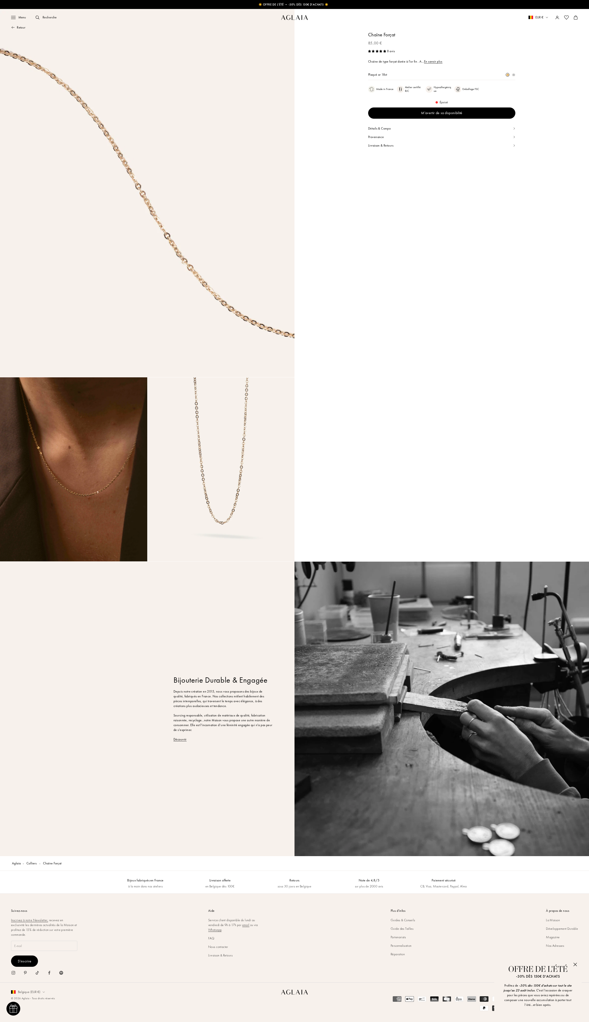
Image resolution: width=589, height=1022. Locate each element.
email (245, 925)
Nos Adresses (555, 946)
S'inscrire (24, 961)
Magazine (553, 937)
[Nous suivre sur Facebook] (49, 972)
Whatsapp (215, 930)
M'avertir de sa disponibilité (441, 112)
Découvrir (180, 739)
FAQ (211, 938)
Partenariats (398, 937)
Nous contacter (218, 947)
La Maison (553, 920)
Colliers (32, 863)
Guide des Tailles (402, 929)
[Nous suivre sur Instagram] (13, 972)
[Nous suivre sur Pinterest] (25, 972)
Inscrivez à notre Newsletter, (29, 920)
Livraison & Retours (220, 955)
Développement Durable (562, 929)
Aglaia (16, 863)
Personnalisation (401, 946)
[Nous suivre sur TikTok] (37, 972)
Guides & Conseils (403, 920)
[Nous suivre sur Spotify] (61, 972)
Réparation (398, 954)
